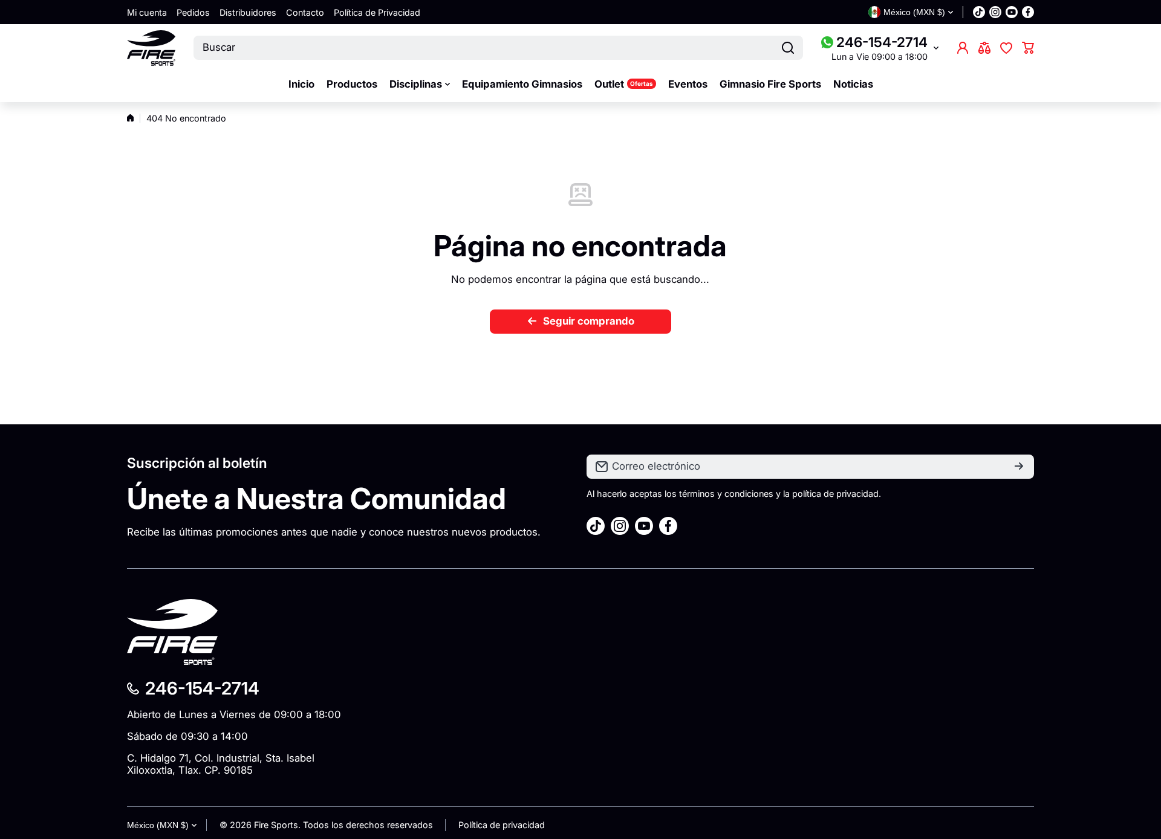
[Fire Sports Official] (151, 48)
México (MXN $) (158, 825)
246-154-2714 (882, 42)
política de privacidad (835, 493)
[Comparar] (984, 48)
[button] (1028, 48)
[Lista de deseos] (1006, 48)
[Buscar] (788, 48)
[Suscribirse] (1019, 467)
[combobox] (498, 48)
